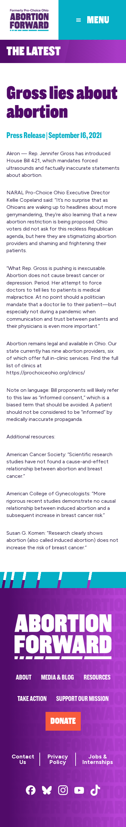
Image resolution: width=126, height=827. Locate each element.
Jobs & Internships (97, 759)
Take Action (32, 699)
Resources (97, 677)
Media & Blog (57, 677)
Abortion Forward (29, 20)
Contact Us (23, 759)
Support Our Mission (82, 699)
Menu (98, 20)
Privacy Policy (57, 759)
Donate (63, 721)
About (23, 677)
